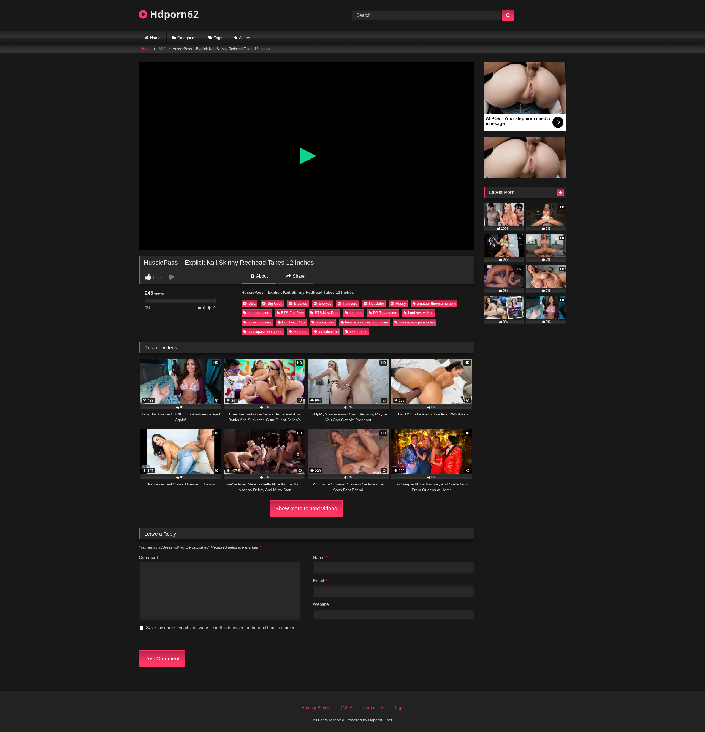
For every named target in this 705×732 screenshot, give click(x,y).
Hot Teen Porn (293, 322)
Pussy (401, 303)
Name (320, 557)
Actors (244, 38)
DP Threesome (385, 313)
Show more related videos (306, 508)
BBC (162, 49)
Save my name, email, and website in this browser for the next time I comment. (222, 627)
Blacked (300, 303)
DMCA (345, 707)
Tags (218, 38)
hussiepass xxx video (265, 331)
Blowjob (325, 303)
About (261, 276)
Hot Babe (376, 303)
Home (155, 38)
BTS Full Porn (292, 313)
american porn (259, 313)
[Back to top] (688, 715)
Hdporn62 (173, 14)
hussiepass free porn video (366, 322)
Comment (148, 557)
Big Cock (275, 303)
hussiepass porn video (417, 322)
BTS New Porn (326, 313)
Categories (186, 38)
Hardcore (350, 303)
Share (298, 276)
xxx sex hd (358, 331)
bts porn (355, 313)
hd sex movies (259, 322)
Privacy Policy (315, 707)
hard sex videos (420, 313)
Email (320, 581)
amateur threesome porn (436, 303)
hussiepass (325, 322)
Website (321, 604)
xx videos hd (328, 331)
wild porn (300, 331)
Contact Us (373, 707)
